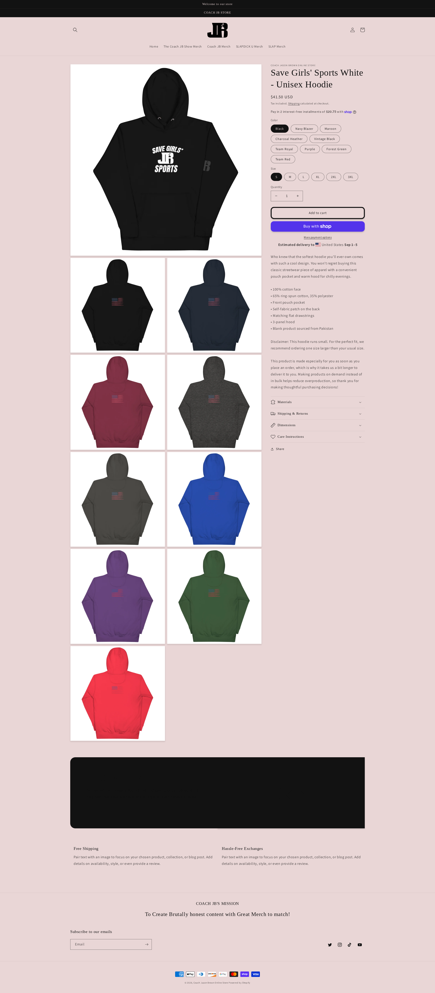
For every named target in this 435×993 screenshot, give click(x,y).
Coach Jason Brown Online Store (210, 982)
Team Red (283, 159)
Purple (310, 149)
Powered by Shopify (239, 982)
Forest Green (336, 149)
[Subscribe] (147, 944)
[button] (75, 30)
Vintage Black (324, 139)
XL (318, 177)
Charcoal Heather (289, 139)
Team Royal (284, 149)
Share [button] (280, 449)
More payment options (318, 237)
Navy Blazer (304, 129)
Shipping (294, 103)
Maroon (330, 129)
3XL (350, 177)
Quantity (276, 187)
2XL (333, 177)
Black (280, 129)
